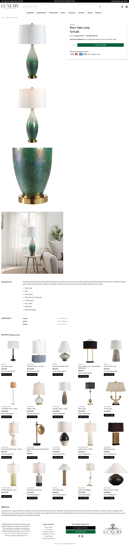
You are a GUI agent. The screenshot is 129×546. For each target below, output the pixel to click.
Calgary (18, 533)
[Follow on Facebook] (79, 536)
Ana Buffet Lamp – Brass (9, 409)
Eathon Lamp (31, 409)
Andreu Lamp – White (85, 449)
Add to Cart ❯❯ (100, 45)
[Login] (122, 7)
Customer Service (48, 532)
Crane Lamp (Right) (84, 490)
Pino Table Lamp (58, 490)
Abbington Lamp (109, 449)
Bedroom (30, 13)
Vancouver (7, 533)
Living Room (53, 13)
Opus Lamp (82, 409)
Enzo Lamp (56, 449)
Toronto (21, 531)
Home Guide (48, 527)
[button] (127, 7)
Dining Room (41, 13)
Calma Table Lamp (110, 366)
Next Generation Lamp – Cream (11, 449)
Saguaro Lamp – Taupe (60, 409)
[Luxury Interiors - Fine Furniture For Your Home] (10, 6)
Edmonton (25, 533)
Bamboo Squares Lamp (8, 490)
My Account (48, 529)
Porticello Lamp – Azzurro (35, 366)
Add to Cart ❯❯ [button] (7, 374)
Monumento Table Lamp (60, 366)
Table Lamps (15, 17)
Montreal (27, 531)
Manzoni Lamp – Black (111, 490)
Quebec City (23, 536)
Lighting (81, 13)
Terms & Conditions (48, 538)
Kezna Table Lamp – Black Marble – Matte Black (89, 367)
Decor (90, 13)
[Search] (100, 6)
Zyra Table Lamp (6, 366)
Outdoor (71, 13)
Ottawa (7, 536)
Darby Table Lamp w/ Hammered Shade (38, 450)
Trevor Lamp (108, 409)
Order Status (48, 536)
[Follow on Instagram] (82, 536)
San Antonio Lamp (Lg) (34, 490)
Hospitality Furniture (48, 534)
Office (63, 13)
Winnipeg (13, 536)
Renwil (72, 25)
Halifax (13, 533)
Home (2, 17)
